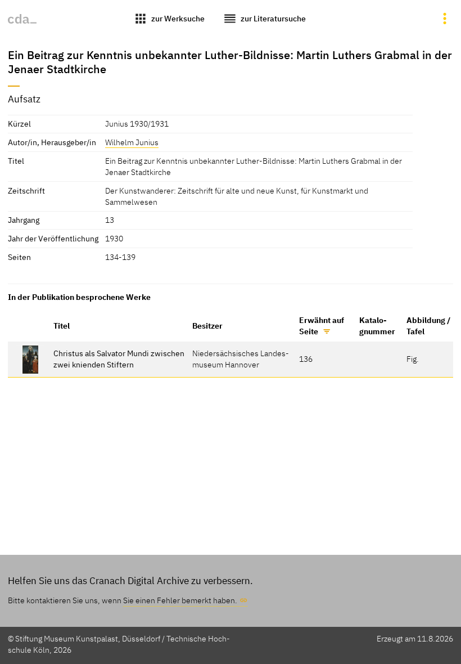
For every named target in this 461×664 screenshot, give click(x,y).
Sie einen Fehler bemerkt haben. (180, 600)
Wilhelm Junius (132, 142)
